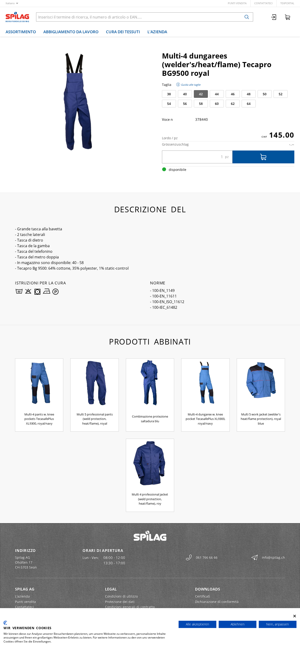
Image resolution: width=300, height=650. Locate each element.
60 (217, 103)
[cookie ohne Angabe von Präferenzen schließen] (294, 616)
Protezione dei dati (120, 601)
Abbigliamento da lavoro (70, 31)
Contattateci (263, 3)
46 (233, 94)
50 (264, 94)
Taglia (166, 84)
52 (280, 94)
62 (233, 103)
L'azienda (157, 31)
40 (185, 94)
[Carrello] (287, 17)
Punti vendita (237, 3)
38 (169, 94)
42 (201, 94)
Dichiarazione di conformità (217, 601)
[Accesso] (274, 17)
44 (217, 94)
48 (249, 94)
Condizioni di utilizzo (121, 596)
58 (201, 103)
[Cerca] (246, 17)
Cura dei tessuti (123, 31)
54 (169, 103)
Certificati (202, 596)
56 (185, 103)
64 (249, 103)
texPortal (287, 3)
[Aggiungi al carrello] (263, 157)
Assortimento (21, 31)
